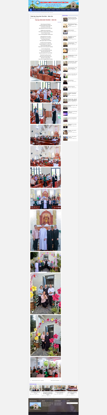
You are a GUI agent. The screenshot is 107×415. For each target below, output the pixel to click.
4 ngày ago (70, 31)
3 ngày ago (70, 26)
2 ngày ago (70, 19)
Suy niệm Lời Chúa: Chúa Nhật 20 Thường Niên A (72, 55)
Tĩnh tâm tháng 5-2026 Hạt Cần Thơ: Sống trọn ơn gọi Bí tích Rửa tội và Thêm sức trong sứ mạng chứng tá (48, 393)
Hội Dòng (38, 9)
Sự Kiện (68, 9)
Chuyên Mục (63, 9)
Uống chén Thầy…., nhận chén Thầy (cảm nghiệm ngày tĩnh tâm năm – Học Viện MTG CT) (72, 100)
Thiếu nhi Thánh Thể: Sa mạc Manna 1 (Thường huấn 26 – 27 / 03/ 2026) (72, 393)
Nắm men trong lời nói (71, 86)
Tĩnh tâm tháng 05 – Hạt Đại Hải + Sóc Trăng (35, 392)
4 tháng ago (44, 395)
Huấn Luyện (48, 9)
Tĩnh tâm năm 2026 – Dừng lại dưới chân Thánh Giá (72, 43)
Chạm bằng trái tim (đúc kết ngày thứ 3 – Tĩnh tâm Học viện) (72, 93)
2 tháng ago (70, 132)
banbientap (74, 19)
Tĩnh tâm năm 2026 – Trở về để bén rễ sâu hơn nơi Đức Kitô (72, 62)
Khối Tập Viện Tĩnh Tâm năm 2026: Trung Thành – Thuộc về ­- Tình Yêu (72, 25)
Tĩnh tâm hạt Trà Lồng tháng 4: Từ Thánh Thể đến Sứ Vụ (60, 392)
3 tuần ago (70, 87)
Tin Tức (34, 9)
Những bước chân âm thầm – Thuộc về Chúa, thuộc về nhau (72, 18)
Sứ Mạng (53, 9)
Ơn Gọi (43, 9)
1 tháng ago (70, 107)
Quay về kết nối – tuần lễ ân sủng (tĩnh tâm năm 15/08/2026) (72, 37)
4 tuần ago (70, 101)
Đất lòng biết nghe (71, 80)
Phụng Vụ (57, 9)
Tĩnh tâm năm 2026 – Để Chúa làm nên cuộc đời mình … (72, 68)
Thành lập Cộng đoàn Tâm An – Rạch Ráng (38, 380)
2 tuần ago (70, 44)
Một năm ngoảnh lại (71, 30)
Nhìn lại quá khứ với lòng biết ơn (55, 380)
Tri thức (72, 9)
